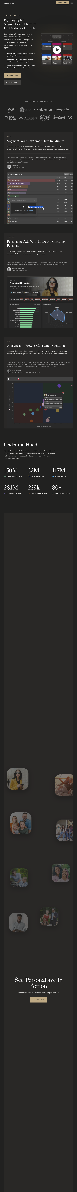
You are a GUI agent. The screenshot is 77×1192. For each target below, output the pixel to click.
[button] (71, 2)
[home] (9, 3)
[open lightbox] (57, 49)
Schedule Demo (62, 2)
